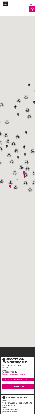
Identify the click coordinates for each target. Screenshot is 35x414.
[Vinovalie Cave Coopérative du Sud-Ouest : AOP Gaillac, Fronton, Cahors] (5, 3)
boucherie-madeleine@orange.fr (13, 374)
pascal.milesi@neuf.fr (9, 412)
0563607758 (9, 372)
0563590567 (9, 410)
